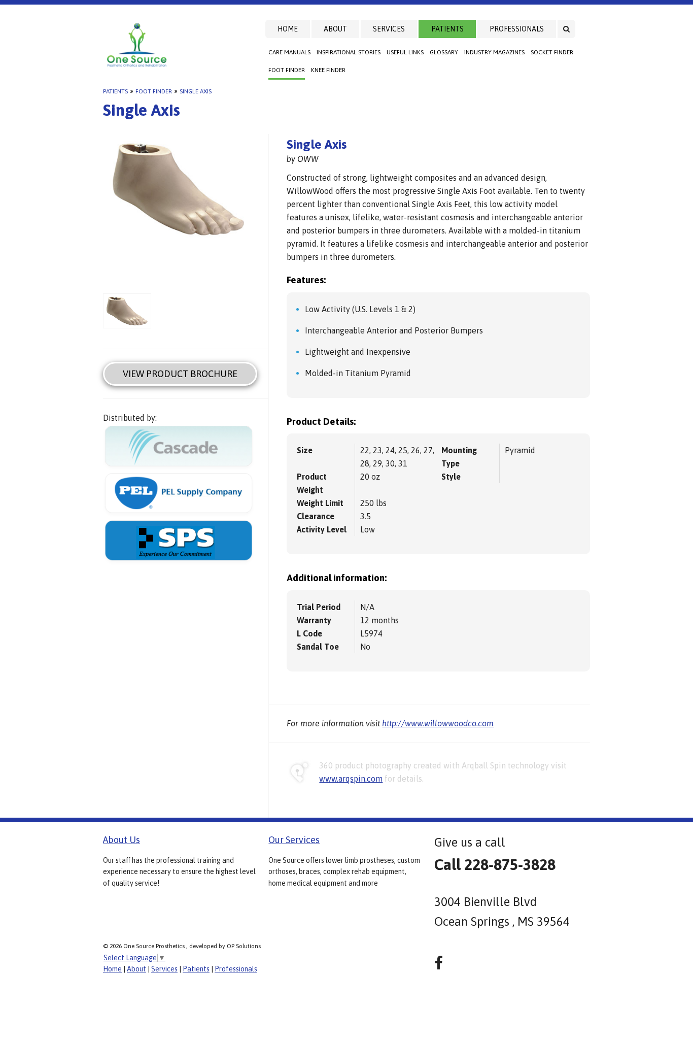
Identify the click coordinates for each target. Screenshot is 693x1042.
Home (288, 29)
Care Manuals (289, 52)
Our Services (294, 839)
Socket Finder (552, 52)
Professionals (517, 29)
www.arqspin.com (351, 778)
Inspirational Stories (348, 52)
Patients (447, 29)
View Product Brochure (180, 373)
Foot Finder (286, 70)
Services (389, 29)
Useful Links (405, 52)
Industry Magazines (494, 52)
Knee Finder (328, 70)
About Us (121, 839)
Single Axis (196, 91)
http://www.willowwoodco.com (438, 723)
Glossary (444, 52)
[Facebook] (438, 963)
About (335, 29)
